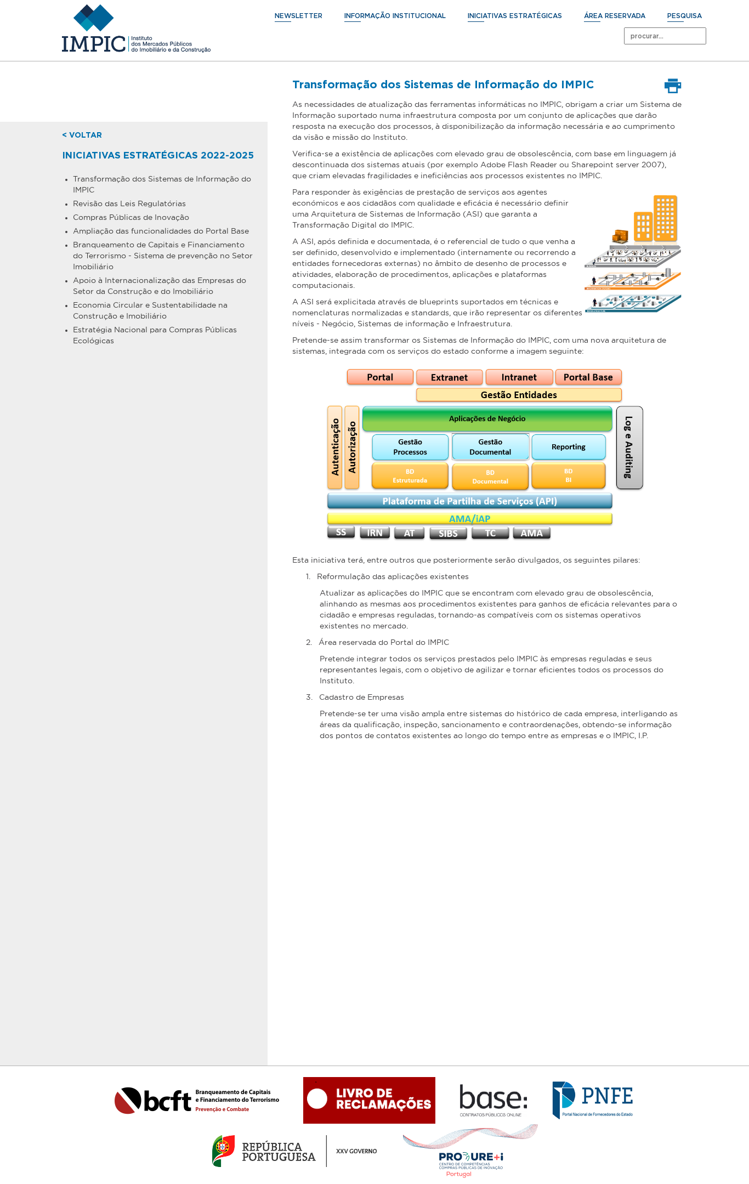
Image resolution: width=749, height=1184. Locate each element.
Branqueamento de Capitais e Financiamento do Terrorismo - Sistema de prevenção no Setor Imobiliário (163, 255)
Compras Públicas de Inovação (131, 217)
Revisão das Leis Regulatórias (129, 203)
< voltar (82, 135)
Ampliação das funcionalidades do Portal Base (161, 230)
